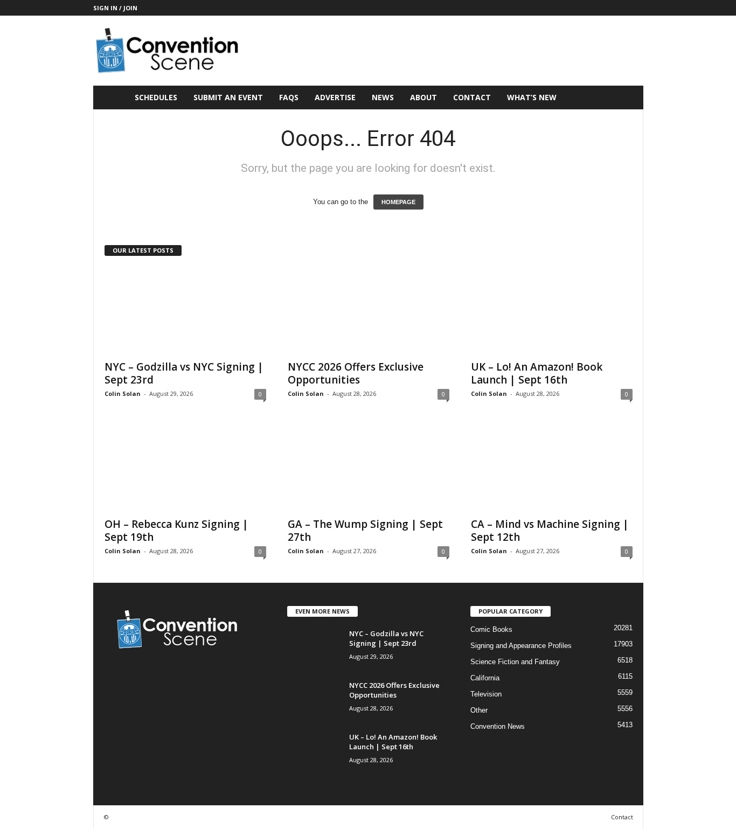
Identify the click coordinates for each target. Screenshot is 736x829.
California (484, 678)
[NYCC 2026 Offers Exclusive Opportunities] (368, 311)
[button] (627, 97)
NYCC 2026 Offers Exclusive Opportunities (355, 373)
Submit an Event (228, 97)
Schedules (156, 97)
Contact (472, 97)
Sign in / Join (115, 8)
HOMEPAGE (398, 202)
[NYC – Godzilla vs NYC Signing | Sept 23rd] (185, 311)
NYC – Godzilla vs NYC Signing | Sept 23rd (184, 373)
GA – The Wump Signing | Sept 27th (365, 530)
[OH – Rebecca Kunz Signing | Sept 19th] (185, 468)
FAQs (288, 97)
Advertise (335, 97)
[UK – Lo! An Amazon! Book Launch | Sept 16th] (552, 311)
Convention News (497, 726)
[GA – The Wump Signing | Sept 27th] (368, 468)
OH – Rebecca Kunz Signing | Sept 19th (176, 530)
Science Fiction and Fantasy (515, 662)
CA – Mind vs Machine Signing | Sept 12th (550, 530)
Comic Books (491, 629)
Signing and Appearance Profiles (521, 646)
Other (479, 710)
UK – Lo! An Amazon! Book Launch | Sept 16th (536, 373)
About (423, 97)
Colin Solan (123, 393)
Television (486, 694)
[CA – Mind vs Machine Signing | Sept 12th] (552, 468)
